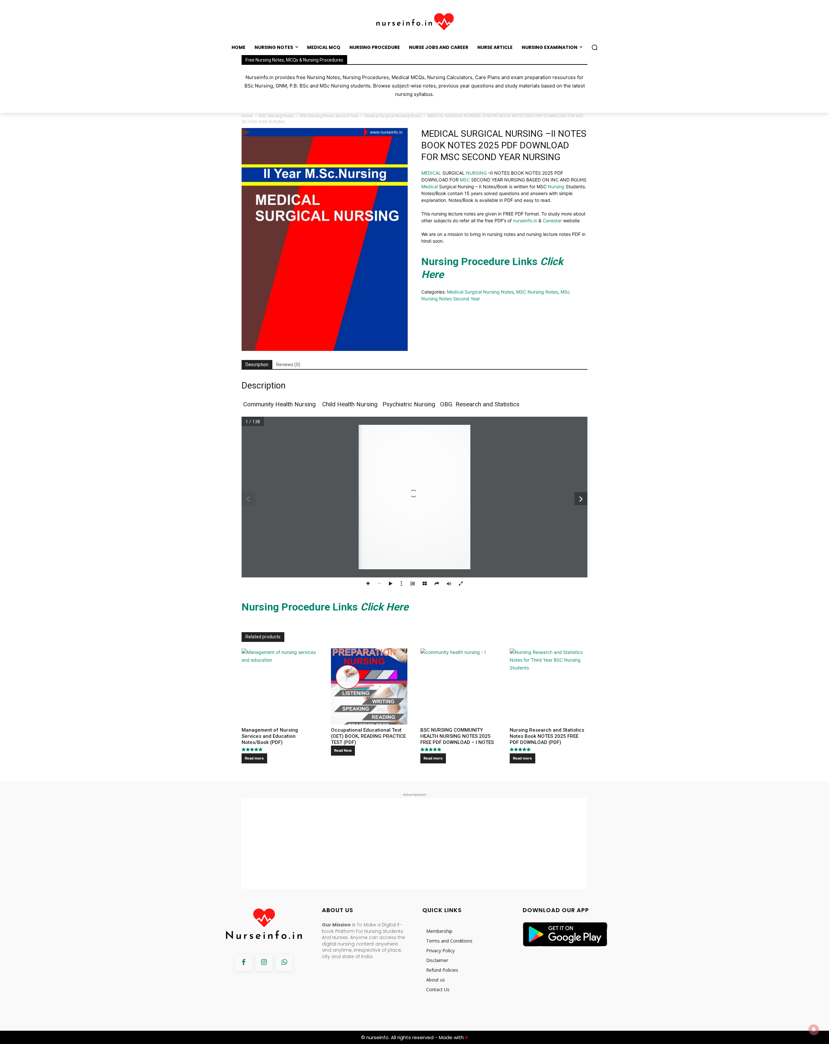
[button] (594, 47)
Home (247, 116)
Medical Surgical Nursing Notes (393, 116)
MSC (465, 179)
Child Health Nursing (350, 404)
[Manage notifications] (814, 1030)
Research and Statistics (488, 404)
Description (256, 364)
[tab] (257, 365)
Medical (429, 186)
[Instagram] (264, 962)
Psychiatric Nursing (408, 404)
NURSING (476, 173)
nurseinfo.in (525, 220)
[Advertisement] (414, 843)
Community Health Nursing (280, 404)
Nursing (556, 186)
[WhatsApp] (284, 962)
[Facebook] (243, 962)
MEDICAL (431, 173)
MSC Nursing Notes (276, 116)
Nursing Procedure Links (325, 607)
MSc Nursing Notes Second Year (329, 116)
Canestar (552, 220)
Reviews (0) (288, 364)
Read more (254, 758)
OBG (445, 404)
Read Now (343, 750)
